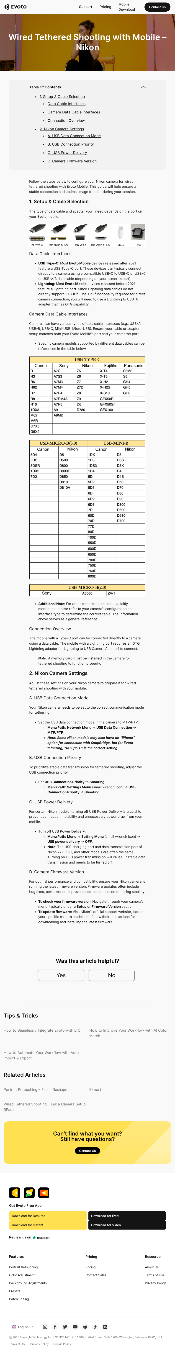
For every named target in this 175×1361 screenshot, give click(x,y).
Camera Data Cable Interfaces (74, 112)
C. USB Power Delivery (67, 152)
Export (95, 1089)
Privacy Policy (39, 1344)
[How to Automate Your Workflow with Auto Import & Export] (45, 1055)
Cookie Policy (62, 1344)
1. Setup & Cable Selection (62, 96)
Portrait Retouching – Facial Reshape (35, 1089)
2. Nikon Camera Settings (62, 129)
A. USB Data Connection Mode (74, 135)
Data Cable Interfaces (66, 103)
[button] (157, 7)
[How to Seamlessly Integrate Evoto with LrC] (42, 1030)
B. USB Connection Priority (71, 144)
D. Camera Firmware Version (72, 161)
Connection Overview (66, 120)
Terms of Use (17, 1344)
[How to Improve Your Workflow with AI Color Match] (130, 1033)
